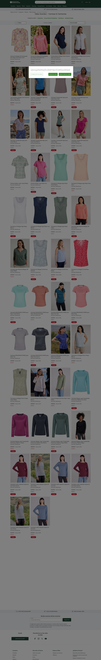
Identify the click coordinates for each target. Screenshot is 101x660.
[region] (51, 72)
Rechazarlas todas (53, 74)
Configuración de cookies (36, 74)
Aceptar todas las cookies (65, 74)
